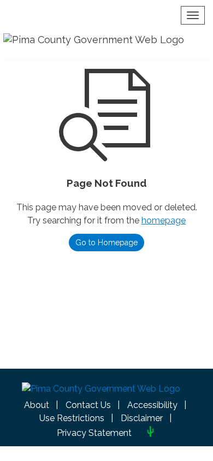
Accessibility (152, 405)
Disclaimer (142, 418)
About (36, 405)
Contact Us (88, 405)
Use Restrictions (71, 418)
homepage (163, 220)
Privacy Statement (94, 433)
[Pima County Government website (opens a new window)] (101, 391)
